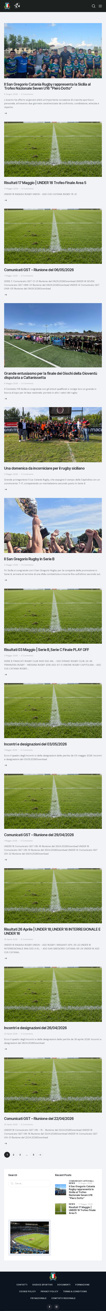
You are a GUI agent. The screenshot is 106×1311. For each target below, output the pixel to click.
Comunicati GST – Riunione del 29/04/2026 (39, 835)
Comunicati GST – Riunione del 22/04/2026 (39, 1118)
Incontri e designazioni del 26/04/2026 (35, 1028)
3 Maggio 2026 (11, 655)
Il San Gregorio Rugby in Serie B (29, 559)
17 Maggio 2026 (11, 188)
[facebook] (49, 1307)
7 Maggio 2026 (11, 275)
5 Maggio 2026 (11, 474)
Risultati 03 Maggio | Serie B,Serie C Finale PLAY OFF (46, 650)
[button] (100, 6)
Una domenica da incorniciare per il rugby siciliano (44, 468)
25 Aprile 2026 (11, 1034)
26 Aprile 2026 (11, 939)
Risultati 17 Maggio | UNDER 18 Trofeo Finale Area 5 (45, 183)
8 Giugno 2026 (11, 94)
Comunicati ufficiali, (81, 1181)
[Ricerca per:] (29, 1183)
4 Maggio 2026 (11, 565)
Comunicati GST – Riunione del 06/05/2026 (39, 270)
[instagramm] (56, 1307)
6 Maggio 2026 (11, 383)
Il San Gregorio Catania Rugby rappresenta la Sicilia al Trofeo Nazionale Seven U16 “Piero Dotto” (47, 86)
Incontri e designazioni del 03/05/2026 (35, 744)
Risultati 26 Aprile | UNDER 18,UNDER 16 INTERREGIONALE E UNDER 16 (52, 931)
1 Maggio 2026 (10, 750)
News (72, 1183)
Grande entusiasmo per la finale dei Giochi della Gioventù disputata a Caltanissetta (50, 375)
